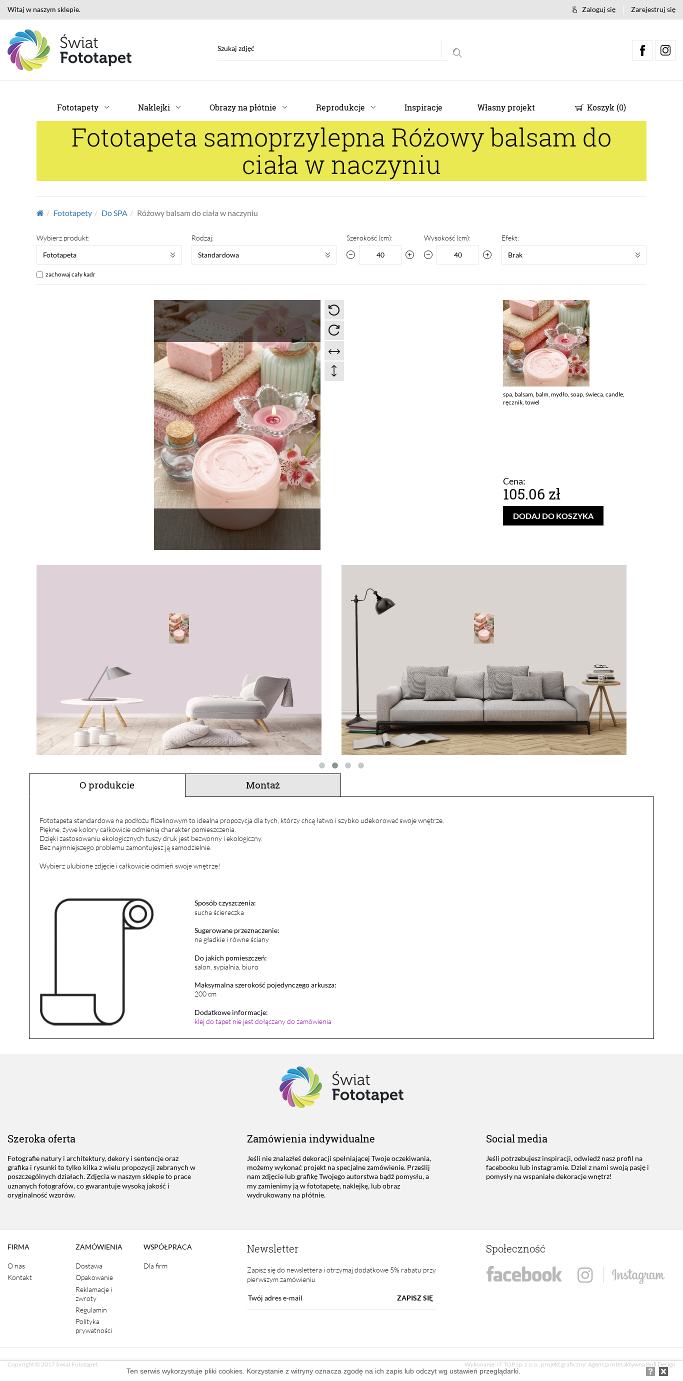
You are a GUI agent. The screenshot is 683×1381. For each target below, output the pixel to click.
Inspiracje (423, 107)
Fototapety (77, 107)
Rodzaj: (203, 238)
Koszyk (605, 107)
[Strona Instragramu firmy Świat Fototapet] (621, 1275)
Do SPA (115, 213)
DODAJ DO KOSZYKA (553, 515)
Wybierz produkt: (63, 238)
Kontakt (20, 1277)
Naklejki (154, 107)
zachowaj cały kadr (71, 274)
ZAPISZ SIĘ (415, 1298)
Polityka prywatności (94, 1325)
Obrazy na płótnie (243, 107)
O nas (16, 1266)
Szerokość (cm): (369, 238)
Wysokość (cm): (447, 238)
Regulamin (91, 1310)
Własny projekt (506, 107)
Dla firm (156, 1266)
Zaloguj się (599, 9)
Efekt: (510, 238)
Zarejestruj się (653, 9)
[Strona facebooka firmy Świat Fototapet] (524, 1274)
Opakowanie (94, 1277)
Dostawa (89, 1266)
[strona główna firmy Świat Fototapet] (70, 50)
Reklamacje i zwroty (94, 1293)
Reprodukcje (340, 107)
